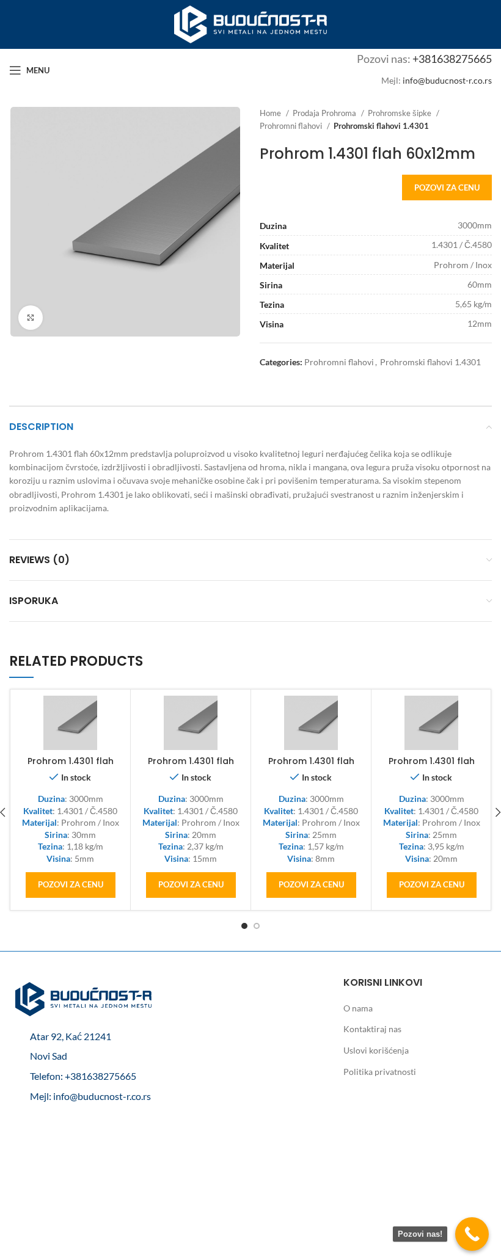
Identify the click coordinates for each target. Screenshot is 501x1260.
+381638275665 (452, 58)
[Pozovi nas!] (472, 1234)
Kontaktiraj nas (372, 1029)
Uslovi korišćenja (376, 1050)
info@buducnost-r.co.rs (447, 80)
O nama (358, 1008)
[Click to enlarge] (30, 317)
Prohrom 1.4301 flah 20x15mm (191, 767)
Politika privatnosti (379, 1071)
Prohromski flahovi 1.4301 (381, 126)
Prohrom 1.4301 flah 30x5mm (70, 767)
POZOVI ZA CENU (447, 187)
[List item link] (83, 1076)
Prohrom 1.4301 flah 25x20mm (432, 767)
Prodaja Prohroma (325, 113)
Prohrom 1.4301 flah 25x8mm (311, 767)
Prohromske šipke (400, 113)
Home (271, 113)
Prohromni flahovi (292, 126)
